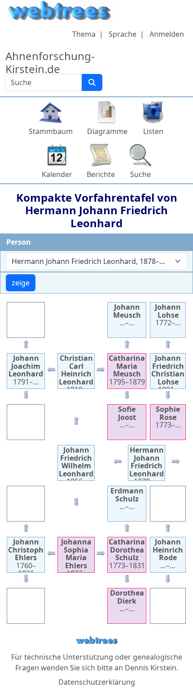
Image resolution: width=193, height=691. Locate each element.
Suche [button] (140, 174)
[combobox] (96, 261)
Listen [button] (153, 131)
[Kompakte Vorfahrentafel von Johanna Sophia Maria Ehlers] (76, 504)
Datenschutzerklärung (96, 682)
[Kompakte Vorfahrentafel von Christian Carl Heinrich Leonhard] (76, 423)
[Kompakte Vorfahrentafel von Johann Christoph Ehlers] (51, 555)
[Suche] (92, 82)
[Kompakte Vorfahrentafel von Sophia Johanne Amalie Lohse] (175, 463)
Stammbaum (51, 131)
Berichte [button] (101, 174)
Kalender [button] (57, 174)
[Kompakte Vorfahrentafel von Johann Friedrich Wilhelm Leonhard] (117, 463)
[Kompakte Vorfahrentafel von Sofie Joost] (127, 397)
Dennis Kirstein (150, 668)
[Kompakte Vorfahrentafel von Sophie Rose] (167, 397)
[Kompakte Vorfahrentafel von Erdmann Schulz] (127, 530)
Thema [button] (84, 34)
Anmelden (166, 34)
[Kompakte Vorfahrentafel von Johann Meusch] (127, 346)
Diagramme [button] (107, 131)
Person (18, 242)
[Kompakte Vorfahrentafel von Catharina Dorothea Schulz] (100, 555)
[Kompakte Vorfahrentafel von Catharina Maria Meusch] (100, 371)
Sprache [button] (122, 34)
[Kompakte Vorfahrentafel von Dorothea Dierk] (127, 581)
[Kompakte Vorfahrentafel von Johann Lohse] (167, 346)
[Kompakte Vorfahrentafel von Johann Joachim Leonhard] (51, 371)
